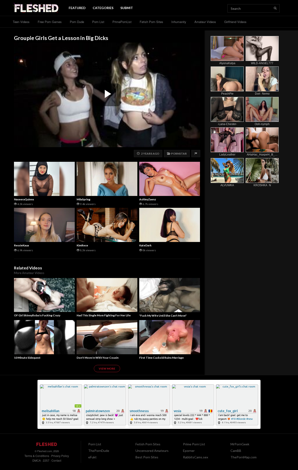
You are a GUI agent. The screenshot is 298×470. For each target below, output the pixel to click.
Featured (77, 8)
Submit (126, 8)
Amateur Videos (205, 22)
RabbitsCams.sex (195, 457)
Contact (56, 460)
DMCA (36, 460)
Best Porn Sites (146, 457)
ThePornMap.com (243, 457)
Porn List (98, 22)
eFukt (92, 457)
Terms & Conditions (36, 456)
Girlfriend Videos (235, 22)
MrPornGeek (239, 444)
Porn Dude (77, 22)
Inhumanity (178, 22)
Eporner (189, 451)
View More (107, 368)
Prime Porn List (194, 444)
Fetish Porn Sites (151, 22)
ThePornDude (98, 451)
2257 (46, 460)
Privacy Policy (60, 456)
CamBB (235, 451)
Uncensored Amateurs (152, 451)
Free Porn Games (50, 22)
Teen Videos (21, 22)
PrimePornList (122, 22)
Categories (103, 8)
